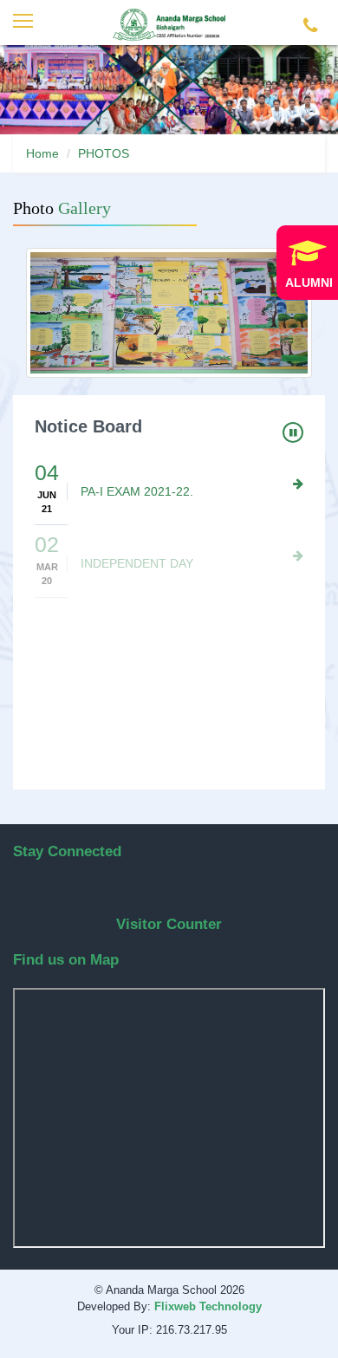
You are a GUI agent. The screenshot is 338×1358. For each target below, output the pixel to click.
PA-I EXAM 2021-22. (137, 491)
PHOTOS (103, 153)
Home (42, 153)
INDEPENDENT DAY (137, 563)
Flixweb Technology (208, 1306)
